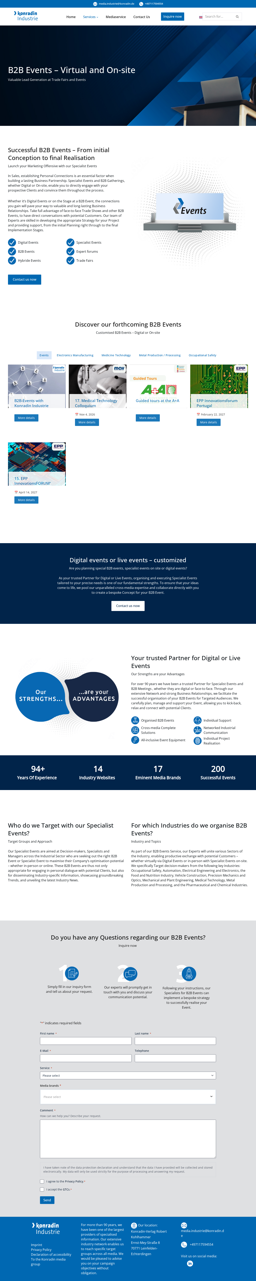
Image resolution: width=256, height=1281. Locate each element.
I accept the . (59, 1189)
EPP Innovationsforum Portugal (217, 403)
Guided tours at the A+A (157, 400)
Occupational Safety (202, 355)
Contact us (141, 17)
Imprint (36, 1245)
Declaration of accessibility (51, 1254)
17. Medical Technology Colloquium (96, 403)
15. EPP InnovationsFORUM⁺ (32, 481)
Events (44, 355)
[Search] (237, 16)
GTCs (66, 1189)
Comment (48, 1110)
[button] (97, 17)
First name (48, 1033)
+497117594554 (153, 3)
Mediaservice (116, 17)
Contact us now (24, 279)
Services (89, 17)
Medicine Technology (116, 355)
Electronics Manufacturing (75, 355)
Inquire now (172, 16)
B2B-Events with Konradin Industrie (31, 403)
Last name (143, 1033)
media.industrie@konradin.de (116, 3)
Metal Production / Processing (160, 355)
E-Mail (45, 1051)
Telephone (142, 1051)
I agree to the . (65, 1181)
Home (71, 17)
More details (26, 418)
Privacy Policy (74, 1181)
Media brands (50, 1086)
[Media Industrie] (26, 16)
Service (46, 1068)
